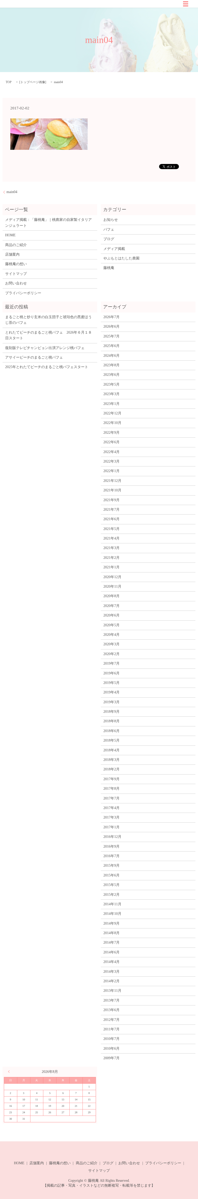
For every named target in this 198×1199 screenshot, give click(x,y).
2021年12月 (112, 481)
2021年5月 (111, 529)
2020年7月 (111, 606)
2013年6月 (111, 1010)
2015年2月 (111, 895)
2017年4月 (111, 808)
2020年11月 (112, 586)
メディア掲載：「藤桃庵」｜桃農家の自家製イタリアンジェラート (48, 222)
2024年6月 (111, 356)
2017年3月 (111, 817)
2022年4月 (111, 452)
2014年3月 (111, 972)
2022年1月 (111, 471)
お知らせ (110, 220)
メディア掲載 (114, 249)
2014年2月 (111, 981)
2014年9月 (111, 923)
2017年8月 (111, 788)
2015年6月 (111, 875)
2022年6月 (111, 442)
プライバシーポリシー (23, 293)
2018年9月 (111, 712)
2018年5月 (111, 740)
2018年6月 (111, 731)
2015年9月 (111, 865)
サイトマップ (16, 274)
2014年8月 (111, 933)
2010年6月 (111, 1048)
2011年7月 (111, 1029)
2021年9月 (111, 500)
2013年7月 (111, 1000)
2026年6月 (111, 326)
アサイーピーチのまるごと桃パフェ (34, 357)
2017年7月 (111, 798)
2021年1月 (111, 567)
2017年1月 (111, 827)
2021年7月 (111, 509)
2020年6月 (111, 615)
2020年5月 (111, 625)
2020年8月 (111, 596)
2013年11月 (112, 991)
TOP (9, 82)
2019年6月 (111, 673)
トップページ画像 (32, 82)
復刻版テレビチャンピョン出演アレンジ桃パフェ (45, 348)
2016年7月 (111, 856)
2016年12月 (112, 837)
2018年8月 (111, 721)
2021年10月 (112, 490)
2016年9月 (111, 846)
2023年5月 (111, 384)
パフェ (108, 229)
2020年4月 (111, 635)
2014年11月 (112, 904)
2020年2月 (111, 654)
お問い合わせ (16, 283)
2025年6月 (111, 346)
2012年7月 (111, 1020)
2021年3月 (111, 548)
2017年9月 (111, 779)
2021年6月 (111, 519)
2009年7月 (111, 1058)
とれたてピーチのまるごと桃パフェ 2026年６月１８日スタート (48, 335)
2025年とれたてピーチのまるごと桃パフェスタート (46, 367)
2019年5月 (111, 683)
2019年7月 (111, 663)
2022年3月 (111, 461)
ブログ (108, 239)
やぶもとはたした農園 (121, 258)
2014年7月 (111, 942)
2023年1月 (111, 404)
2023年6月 (111, 375)
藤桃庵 (108, 268)
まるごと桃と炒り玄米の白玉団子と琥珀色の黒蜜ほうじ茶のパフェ (48, 320)
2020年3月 (111, 644)
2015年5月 (111, 885)
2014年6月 (111, 952)
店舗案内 (12, 254)
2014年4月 (111, 962)
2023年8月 (111, 365)
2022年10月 (112, 423)
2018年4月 (111, 750)
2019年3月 (111, 702)
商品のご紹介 (16, 245)
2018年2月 (111, 769)
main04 (11, 192)
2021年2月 (111, 558)
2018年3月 (111, 760)
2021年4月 (111, 538)
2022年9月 (111, 433)
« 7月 (10, 1071)
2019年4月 (111, 692)
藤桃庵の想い (16, 264)
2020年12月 (112, 577)
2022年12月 (112, 413)
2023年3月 (111, 394)
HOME (10, 235)
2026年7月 (111, 317)
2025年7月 (111, 336)
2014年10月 (112, 914)
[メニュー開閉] (185, 3)
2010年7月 (111, 1039)
